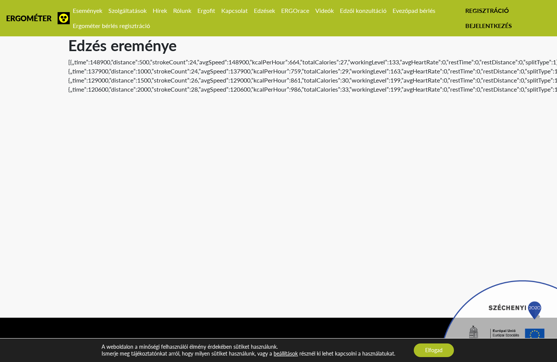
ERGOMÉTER (29, 18)
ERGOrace (295, 10)
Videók (324, 10)
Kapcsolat (234, 10)
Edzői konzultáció (363, 10)
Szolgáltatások (127, 10)
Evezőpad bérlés (414, 10)
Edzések (264, 10)
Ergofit (206, 10)
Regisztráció (487, 10)
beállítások (286, 353)
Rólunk (182, 10)
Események (87, 10)
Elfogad (434, 350)
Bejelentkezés (488, 25)
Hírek (160, 10)
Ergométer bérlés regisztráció (111, 25)
